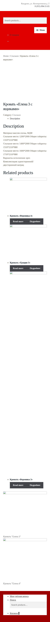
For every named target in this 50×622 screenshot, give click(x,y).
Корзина (14, 613)
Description (15, 118)
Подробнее (35, 221)
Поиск (13, 600)
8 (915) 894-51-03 (42, 6)
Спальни (14, 56)
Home (6, 56)
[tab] (28, 118)
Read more (18, 221)
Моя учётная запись (19, 596)
